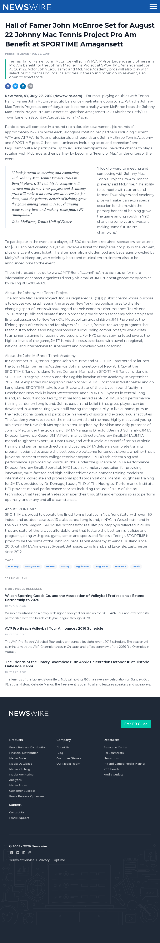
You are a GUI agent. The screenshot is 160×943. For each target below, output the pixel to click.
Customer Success (22, 790)
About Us (62, 747)
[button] (153, 7)
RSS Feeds (111, 769)
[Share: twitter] (15, 86)
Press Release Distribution (27, 747)
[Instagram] (30, 852)
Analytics (15, 780)
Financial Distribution (23, 752)
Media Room (18, 785)
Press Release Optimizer (26, 796)
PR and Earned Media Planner (124, 763)
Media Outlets (113, 774)
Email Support (19, 817)
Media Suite (17, 758)
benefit (50, 566)
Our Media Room (68, 763)
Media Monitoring (21, 774)
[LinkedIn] (23, 852)
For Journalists (114, 752)
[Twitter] (17, 852)
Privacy (44, 860)
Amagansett (32, 566)
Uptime (59, 860)
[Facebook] (11, 852)
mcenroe (120, 566)
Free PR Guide (135, 724)
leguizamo (82, 566)
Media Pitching (19, 769)
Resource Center (116, 747)
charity (65, 566)
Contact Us (17, 812)
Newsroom (111, 758)
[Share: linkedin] (23, 86)
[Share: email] (30, 86)
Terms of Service (21, 860)
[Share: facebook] (8, 86)
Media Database (20, 763)
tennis (136, 566)
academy (13, 566)
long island (102, 566)
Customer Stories (68, 758)
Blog (59, 752)
